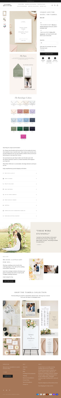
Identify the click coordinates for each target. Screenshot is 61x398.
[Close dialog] (51, 184)
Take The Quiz (45, 206)
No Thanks (45, 210)
